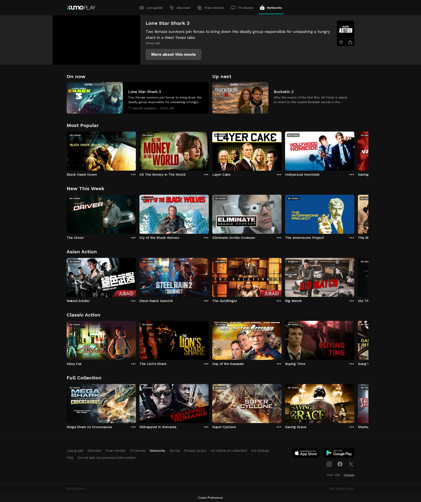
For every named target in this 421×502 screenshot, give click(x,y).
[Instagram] (329, 464)
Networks (274, 7)
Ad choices (260, 450)
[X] (351, 464)
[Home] (81, 8)
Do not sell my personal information (107, 458)
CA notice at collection (229, 450)
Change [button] (349, 475)
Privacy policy (195, 450)
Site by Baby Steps (341, 488)
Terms (174, 450)
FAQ (70, 458)
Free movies (214, 7)
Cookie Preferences (210, 497)
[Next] (354, 150)
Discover (183, 7)
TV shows (245, 7)
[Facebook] (340, 464)
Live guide (154, 7)
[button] (174, 54)
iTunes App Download (306, 454)
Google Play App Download (339, 454)
